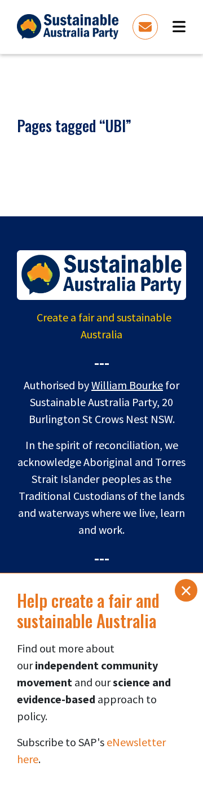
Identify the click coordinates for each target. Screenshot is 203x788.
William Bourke (127, 385)
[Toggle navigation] (179, 26)
